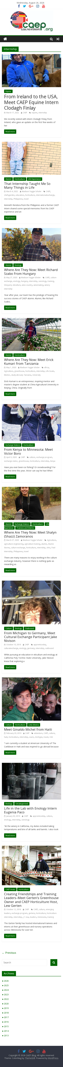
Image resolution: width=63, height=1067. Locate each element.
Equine (8, 91)
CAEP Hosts (10, 889)
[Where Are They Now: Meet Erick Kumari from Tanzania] (31, 319)
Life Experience (34, 179)
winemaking (38, 285)
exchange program (44, 457)
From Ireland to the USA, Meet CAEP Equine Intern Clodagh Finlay (31, 102)
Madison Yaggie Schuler (31, 191)
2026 (5, 980)
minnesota (42, 917)
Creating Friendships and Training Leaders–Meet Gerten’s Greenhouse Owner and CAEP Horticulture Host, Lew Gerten (31, 900)
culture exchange (18, 547)
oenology (42, 281)
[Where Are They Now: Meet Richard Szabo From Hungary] (31, 229)
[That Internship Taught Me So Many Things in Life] (31, 143)
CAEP (25, 112)
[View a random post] (58, 39)
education (20, 195)
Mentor (7, 375)
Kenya (52, 461)
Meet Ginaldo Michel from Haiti (28, 729)
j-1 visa (26, 917)
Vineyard (7, 285)
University (36, 375)
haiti (6, 737)
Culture (9, 628)
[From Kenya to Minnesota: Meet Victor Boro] (31, 405)
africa (46, 367)
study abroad (17, 375)
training (51, 281)
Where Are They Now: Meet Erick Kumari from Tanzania (28, 361)
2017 (5, 1017)
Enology (18, 265)
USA (51, 737)
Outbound (29, 628)
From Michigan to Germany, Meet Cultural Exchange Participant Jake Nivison (30, 637)
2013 (5, 1035)
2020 (5, 1003)
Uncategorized (22, 803)
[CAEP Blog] (5, 39)
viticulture (17, 285)
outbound (49, 648)
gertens (32, 913)
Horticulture (20, 179)
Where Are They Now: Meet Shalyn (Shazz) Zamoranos (30, 534)
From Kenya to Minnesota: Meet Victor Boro (28, 451)
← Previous (9, 952)
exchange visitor (11, 461)
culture (32, 457)
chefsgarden (9, 195)
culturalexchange (11, 648)
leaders (33, 917)
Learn (31, 737)
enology (16, 281)
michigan (38, 737)
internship (43, 112)
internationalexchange (45, 195)
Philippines (18, 199)
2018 (5, 1012)
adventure (38, 733)
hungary (24, 281)
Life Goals (50, 371)
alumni (44, 544)
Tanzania (27, 375)
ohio (48, 547)
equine (34, 112)
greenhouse (19, 371)
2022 (5, 999)
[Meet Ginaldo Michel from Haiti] (31, 679)
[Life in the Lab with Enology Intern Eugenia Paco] (31, 764)
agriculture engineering (13, 544)
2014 (5, 1031)
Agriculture (8, 371)
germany (31, 648)
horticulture (30, 195)
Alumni (8, 179)
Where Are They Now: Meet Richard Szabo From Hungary (31, 271)
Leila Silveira (34, 725)
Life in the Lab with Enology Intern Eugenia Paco (30, 810)
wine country (27, 285)
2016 (5, 1021)
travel (26, 199)
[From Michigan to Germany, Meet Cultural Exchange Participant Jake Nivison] (31, 582)
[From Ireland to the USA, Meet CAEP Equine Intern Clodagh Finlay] (31, 55)
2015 (5, 1026)
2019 (5, 1008)
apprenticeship (40, 644)
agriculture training (32, 544)
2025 (5, 985)
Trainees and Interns (25, 528)
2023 (5, 994)
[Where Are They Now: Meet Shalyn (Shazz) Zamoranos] (31, 488)
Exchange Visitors (13, 445)
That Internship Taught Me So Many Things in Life (27, 185)
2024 (5, 990)
